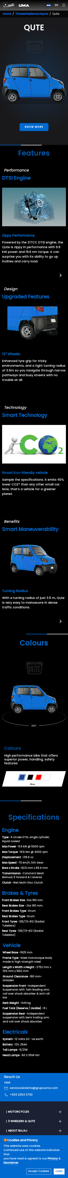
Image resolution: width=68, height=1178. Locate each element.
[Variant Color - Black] (30, 777)
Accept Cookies (38, 1171)
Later (59, 1171)
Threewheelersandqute (31, 14)
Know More (34, 127)
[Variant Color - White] (47, 777)
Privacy (53, 1158)
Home (7, 14)
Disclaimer (10, 1163)
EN (56, 5)
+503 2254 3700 (21, 1094)
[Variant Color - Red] (38, 777)
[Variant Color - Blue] (21, 777)
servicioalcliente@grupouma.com (34, 1088)
